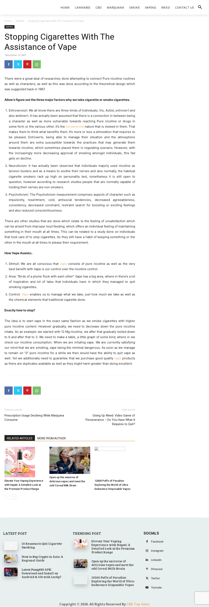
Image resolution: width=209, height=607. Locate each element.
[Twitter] (18, 64)
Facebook (157, 541)
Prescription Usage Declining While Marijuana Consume (34, 418)
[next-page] (13, 497)
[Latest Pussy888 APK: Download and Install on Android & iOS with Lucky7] (11, 572)
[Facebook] (8, 64)
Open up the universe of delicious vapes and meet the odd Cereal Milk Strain (67, 481)
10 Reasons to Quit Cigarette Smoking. (42, 545)
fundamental (75, 126)
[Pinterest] (27, 64)
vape (63, 264)
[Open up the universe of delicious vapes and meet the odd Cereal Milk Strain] (69, 460)
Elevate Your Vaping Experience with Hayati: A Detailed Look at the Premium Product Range (23, 484)
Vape (25, 294)
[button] (200, 7)
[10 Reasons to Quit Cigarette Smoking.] (11, 545)
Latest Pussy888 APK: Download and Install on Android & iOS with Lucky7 (41, 573)
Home (8, 21)
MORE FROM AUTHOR (51, 438)
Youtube (156, 587)
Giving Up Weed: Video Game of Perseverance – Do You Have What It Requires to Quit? (110, 420)
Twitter (155, 578)
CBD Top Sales (138, 604)
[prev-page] (7, 497)
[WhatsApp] (37, 64)
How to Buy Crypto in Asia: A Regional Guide (42, 558)
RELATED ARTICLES (19, 438)
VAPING (20, 21)
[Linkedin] (147, 560)
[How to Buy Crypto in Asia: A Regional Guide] (11, 559)
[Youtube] (147, 587)
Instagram (157, 550)
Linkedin (156, 559)
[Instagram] (147, 550)
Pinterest (157, 569)
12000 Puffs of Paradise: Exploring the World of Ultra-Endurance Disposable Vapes (112, 484)
